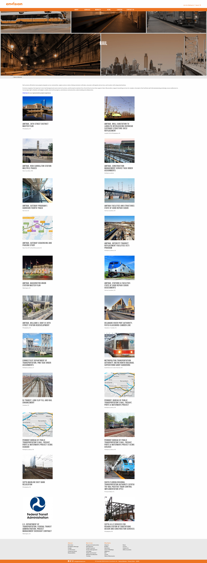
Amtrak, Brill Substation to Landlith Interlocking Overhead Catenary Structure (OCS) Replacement (118, 127)
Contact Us (130, 10)
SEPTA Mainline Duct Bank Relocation (34, 483)
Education (107, 548)
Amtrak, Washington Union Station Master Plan (34, 284)
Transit (106, 554)
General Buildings (109, 549)
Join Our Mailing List (188, 5)
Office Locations (127, 549)
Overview (70, 545)
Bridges (106, 546)
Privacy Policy (131, 561)
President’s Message (73, 546)
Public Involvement (91, 553)
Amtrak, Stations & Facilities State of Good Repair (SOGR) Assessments (117, 285)
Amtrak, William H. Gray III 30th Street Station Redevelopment (37, 324)
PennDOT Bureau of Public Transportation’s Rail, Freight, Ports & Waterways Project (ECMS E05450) (119, 443)
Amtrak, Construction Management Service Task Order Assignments (118, 168)
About (77, 10)
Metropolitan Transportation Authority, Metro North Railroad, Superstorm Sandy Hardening (119, 362)
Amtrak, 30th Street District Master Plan (36, 125)
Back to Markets (17, 77)
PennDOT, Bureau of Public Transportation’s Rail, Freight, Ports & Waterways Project (118, 402)
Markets (98, 10)
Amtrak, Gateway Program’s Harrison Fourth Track (35, 206)
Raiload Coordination (91, 554)
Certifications (71, 549)
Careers (119, 10)
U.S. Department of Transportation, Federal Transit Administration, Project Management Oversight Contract (37, 527)
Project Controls (90, 548)
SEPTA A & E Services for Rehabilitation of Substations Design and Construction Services (119, 526)
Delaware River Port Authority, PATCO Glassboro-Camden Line (118, 324)
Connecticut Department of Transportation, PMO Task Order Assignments (37, 362)
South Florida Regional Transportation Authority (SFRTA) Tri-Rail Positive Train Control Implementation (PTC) (119, 485)
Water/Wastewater (109, 556)
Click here (25, 93)
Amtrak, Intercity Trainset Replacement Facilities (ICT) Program (117, 245)
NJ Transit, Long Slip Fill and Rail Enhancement (37, 401)
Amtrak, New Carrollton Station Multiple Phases (37, 167)
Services (87, 10)
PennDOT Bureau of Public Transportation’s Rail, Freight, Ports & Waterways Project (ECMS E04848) (38, 443)
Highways (107, 551)
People (70, 548)
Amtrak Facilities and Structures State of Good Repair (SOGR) (119, 206)
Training (88, 556)
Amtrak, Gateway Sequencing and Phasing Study (37, 244)
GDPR (137, 561)
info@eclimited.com (79, 561)
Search (197, 5)
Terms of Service (122, 561)
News (109, 10)
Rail (105, 553)
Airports (106, 545)
